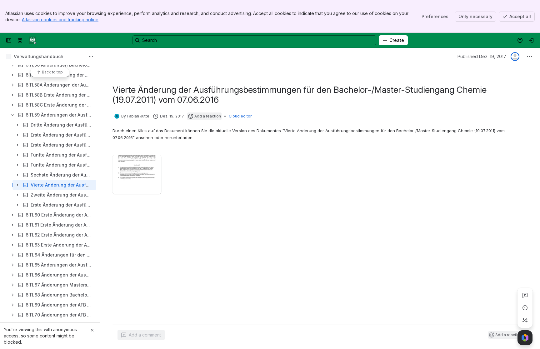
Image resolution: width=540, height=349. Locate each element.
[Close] (92, 330)
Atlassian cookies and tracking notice (60, 19)
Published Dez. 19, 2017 (482, 56)
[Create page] (525, 320)
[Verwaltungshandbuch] (33, 40)
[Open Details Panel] (525, 308)
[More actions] (91, 56)
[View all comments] (525, 295)
